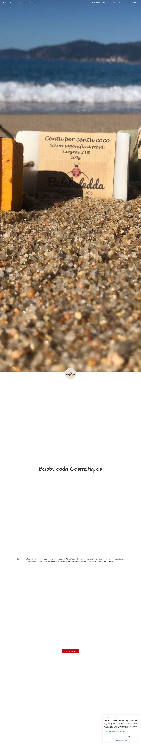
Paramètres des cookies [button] (121, 740)
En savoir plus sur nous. (109, 733)
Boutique (5, 2)
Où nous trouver (23, 2)
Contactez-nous (34, 2)
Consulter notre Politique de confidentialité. (114, 731)
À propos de (13, 2)
